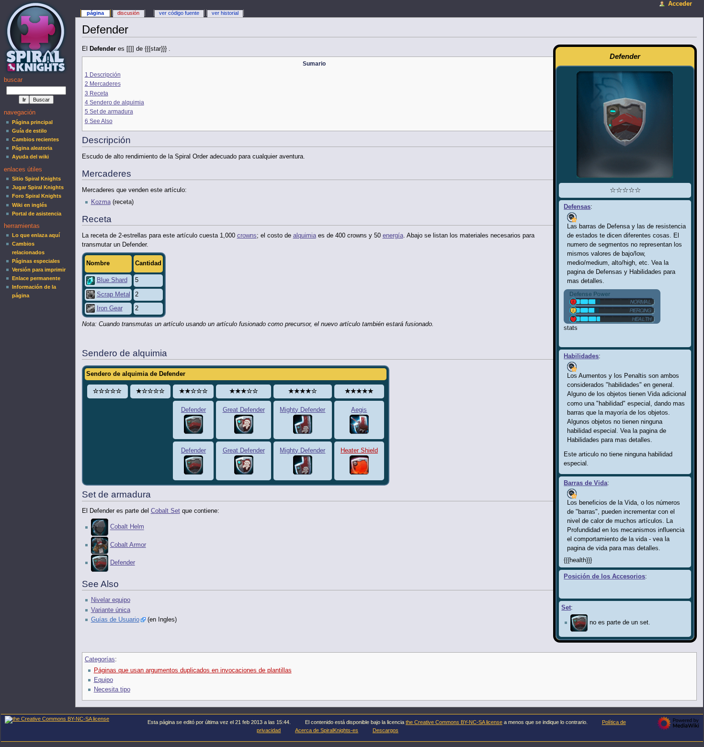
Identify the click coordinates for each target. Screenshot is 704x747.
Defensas (577, 207)
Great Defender (244, 410)
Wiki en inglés (29, 205)
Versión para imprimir (39, 269)
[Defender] (579, 622)
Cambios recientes (35, 139)
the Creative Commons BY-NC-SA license (454, 722)
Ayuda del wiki (30, 156)
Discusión (128, 13)
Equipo (103, 680)
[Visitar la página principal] (37, 37)
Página (95, 13)
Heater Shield (359, 450)
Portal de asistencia (36, 213)
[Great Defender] (243, 423)
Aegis (359, 410)
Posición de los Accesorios (604, 576)
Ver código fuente (179, 13)
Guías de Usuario (115, 619)
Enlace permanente (36, 278)
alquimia (304, 235)
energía (393, 235)
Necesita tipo (112, 689)
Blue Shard (112, 280)
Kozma (101, 202)
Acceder (680, 3)
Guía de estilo (29, 131)
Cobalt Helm (127, 527)
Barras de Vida (585, 483)
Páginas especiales (36, 261)
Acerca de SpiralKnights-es (326, 730)
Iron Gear (110, 308)
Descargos (385, 730)
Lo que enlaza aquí (36, 235)
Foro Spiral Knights (36, 196)
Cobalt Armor (128, 545)
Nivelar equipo (110, 600)
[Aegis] (359, 423)
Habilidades (581, 356)
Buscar (13, 80)
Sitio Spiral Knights (36, 178)
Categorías (100, 659)
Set (566, 607)
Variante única (110, 610)
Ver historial (225, 13)
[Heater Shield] (359, 465)
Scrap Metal (113, 294)
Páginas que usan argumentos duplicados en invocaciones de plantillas (193, 670)
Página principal (32, 122)
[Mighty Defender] (302, 423)
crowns (247, 235)
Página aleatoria (32, 148)
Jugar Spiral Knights (38, 187)
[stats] (612, 306)
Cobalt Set (165, 511)
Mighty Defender (302, 410)
